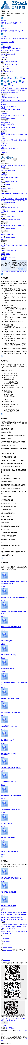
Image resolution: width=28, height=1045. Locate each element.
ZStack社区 (3, 117)
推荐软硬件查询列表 (14, 109)
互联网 (25, 193)
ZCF (16, 97)
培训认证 (3, 127)
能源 (8, 193)
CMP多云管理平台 (5, 68)
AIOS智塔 (18, 165)
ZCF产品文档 (4, 101)
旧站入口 (13, 1020)
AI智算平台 (4, 57)
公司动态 (3, 140)
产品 (2, 10)
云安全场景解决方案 (13, 90)
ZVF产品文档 (11, 101)
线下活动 (18, 140)
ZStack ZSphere (11, 97)
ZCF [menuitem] (16, 148)
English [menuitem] (5, 143)
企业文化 (13, 134)
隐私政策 (8, 1020)
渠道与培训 (3, 120)
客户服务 (3, 115)
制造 (16, 193)
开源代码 (3, 118)
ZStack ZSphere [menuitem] (11, 148)
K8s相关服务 (16, 115)
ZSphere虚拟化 (11, 54)
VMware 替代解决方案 (7, 89)
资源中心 (3, 94)
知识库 (22, 115)
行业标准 (18, 271)
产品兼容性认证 (10, 124)
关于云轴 (3, 131)
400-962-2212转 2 (10, 1029)
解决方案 (3, 73)
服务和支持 (3, 111)
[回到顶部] (2, 1034)
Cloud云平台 (4, 54)
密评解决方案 (14, 92)
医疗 (19, 193)
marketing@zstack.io (8, 944)
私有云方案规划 (5, 109)
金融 (22, 193)
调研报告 (23, 271)
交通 (14, 193)
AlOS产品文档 (19, 101)
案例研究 (13, 106)
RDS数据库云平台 (12, 64)
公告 (14, 140)
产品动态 (8, 140)
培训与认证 (4, 125)
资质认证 (8, 271)
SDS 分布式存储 (5, 917)
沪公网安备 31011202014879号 (19, 1018)
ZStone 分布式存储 (5, 61)
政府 (2, 193)
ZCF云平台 (3, 165)
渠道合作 (3, 124)
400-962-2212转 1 (10, 1027)
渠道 (2, 122)
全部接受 (8, 1043)
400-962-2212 (6, 960)
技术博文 (8, 118)
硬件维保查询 (9, 115)
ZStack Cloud (4, 97)
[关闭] (15, 159)
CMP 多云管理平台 (13, 919)
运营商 (5, 193)
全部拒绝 (3, 1043)
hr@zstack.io (6, 938)
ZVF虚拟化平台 (11, 165)
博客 (12, 140)
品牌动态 (3, 138)
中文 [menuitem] (2, 143)
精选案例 (3, 129)
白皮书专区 (4, 104)
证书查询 (8, 127)
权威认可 (3, 271)
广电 (2, 195)
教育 (11, 193)
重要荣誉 (13, 271)
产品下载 (3, 96)
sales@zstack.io (6, 941)
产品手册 (8, 106)
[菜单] (2, 154)
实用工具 (3, 108)
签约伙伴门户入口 (8, 122)
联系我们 (23, 134)
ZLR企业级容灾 (7, 71)
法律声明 (3, 1020)
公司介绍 (3, 134)
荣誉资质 (8, 134)
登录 (2, 145)
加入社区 (13, 118)
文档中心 (3, 99)
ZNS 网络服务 (14, 61)
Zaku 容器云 (4, 64)
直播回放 (23, 140)
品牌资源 (18, 134)
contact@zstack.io (7, 950)
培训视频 (13, 127)
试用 (4, 145)
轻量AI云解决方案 (19, 89)
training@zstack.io (7, 947)
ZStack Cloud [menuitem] (4, 148)
